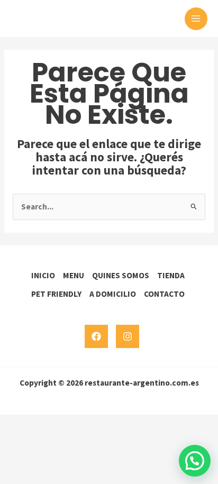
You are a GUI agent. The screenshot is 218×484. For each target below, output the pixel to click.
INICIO (43, 275)
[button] (195, 461)
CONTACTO (164, 294)
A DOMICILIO (112, 294)
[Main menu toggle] (196, 18)
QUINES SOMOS (120, 275)
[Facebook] (96, 336)
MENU (73, 275)
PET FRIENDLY (56, 294)
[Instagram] (127, 336)
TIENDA (171, 275)
